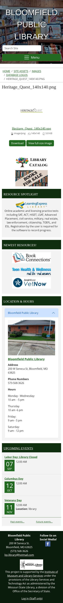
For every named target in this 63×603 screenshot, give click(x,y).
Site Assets (21, 71)
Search (53, 48)
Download (17, 143)
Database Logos (17, 75)
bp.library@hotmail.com (19, 555)
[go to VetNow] (31, 282)
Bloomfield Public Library (23, 313)
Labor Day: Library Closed (21, 457)
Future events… (44, 521)
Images (36, 71)
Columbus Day (14, 478)
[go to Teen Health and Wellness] (31, 271)
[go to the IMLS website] (31, 564)
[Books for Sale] (31, 178)
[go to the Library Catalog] (31, 162)
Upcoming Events (18, 448)
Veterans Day (13, 500)
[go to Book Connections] (31, 257)
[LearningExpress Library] (31, 205)
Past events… (17, 521)
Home (6, 71)
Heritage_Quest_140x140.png (31, 128)
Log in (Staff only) (31, 598)
